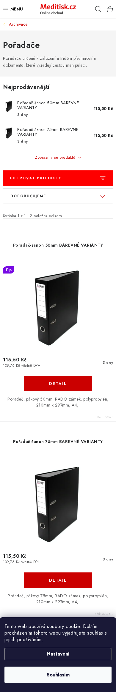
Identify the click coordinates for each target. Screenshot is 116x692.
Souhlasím (58, 674)
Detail (58, 383)
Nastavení (58, 653)
